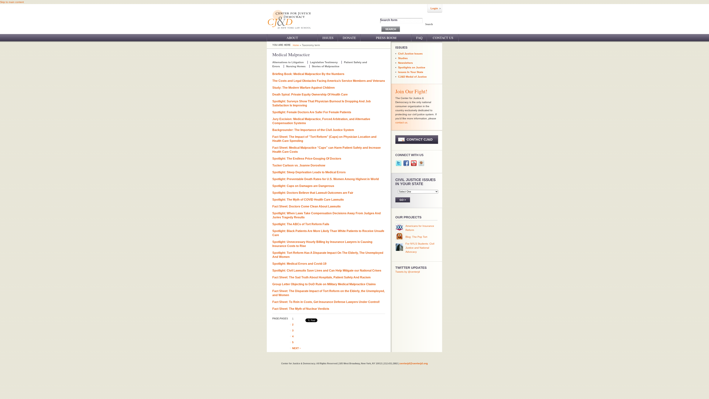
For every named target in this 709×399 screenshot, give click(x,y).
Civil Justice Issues (410, 53)
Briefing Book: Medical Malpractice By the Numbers (308, 74)
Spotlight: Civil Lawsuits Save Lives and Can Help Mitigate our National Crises (326, 270)
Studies (403, 58)
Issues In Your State (410, 72)
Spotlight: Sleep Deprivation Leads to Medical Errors (309, 172)
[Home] (289, 31)
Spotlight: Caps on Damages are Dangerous (303, 185)
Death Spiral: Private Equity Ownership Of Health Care (310, 94)
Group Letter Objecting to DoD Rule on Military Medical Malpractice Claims (324, 284)
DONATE (349, 37)
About (292, 37)
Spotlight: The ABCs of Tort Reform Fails (300, 224)
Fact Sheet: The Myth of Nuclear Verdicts (300, 308)
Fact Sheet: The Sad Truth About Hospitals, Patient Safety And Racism (321, 277)
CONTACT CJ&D (420, 139)
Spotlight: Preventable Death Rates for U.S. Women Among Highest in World (325, 179)
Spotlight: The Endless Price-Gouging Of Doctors (306, 158)
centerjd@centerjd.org (414, 363)
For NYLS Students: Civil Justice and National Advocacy (419, 247)
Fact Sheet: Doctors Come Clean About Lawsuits (306, 206)
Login (434, 8)
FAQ (419, 37)
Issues (327, 37)
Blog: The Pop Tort (416, 236)
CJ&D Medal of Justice (412, 76)
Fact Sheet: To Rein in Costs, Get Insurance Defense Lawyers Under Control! (326, 301)
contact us (401, 122)
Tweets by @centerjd (407, 271)
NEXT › (296, 348)
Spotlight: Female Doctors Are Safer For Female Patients (311, 112)
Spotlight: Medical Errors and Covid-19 (299, 263)
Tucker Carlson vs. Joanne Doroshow (298, 165)
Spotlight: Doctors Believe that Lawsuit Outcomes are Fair (312, 192)
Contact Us (443, 37)
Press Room (386, 37)
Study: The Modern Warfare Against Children (303, 87)
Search (429, 24)
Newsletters (405, 62)
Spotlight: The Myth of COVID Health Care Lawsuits (308, 199)
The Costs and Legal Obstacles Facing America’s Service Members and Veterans (328, 80)
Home (296, 45)
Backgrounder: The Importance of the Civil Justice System (313, 130)
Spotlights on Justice (411, 67)
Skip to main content (12, 2)
